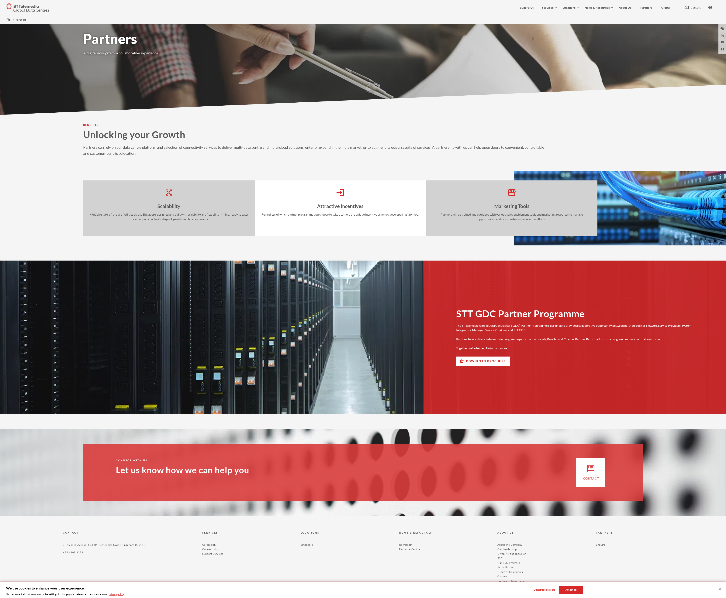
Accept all (571, 589)
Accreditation (505, 567)
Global (665, 7)
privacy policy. (116, 594)
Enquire (601, 544)
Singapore (307, 544)
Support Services (212, 553)
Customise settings (544, 589)
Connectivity (210, 549)
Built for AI (527, 7)
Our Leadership (507, 549)
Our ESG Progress (508, 562)
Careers (502, 576)
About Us (625, 7)
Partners (646, 7)
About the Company (509, 544)
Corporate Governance (511, 581)
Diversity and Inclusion (511, 553)
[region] (363, 590)
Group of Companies (510, 571)
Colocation (209, 544)
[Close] (720, 589)
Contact (696, 7)
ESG (500, 558)
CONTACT (71, 532)
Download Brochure (486, 361)
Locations (569, 7)
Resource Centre (409, 549)
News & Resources (597, 7)
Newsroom (406, 544)
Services (548, 7)
